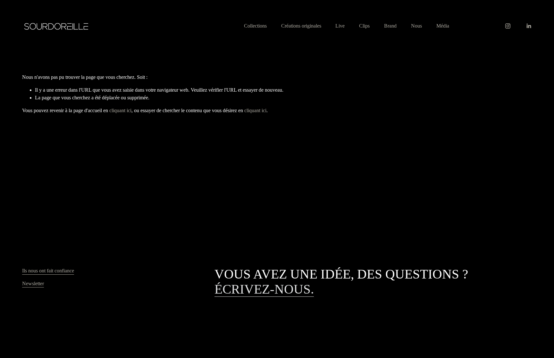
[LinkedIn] (528, 26)
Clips (364, 26)
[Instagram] (508, 26)
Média (442, 26)
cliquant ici (120, 110)
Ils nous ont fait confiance (48, 270)
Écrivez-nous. (264, 289)
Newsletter (33, 283)
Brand (390, 26)
